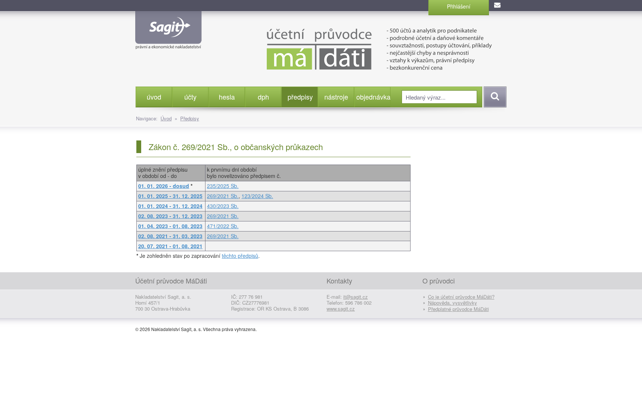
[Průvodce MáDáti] (361, 48)
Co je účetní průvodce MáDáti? (461, 296)
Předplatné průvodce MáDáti (458, 308)
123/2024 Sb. (257, 196)
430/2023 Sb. (223, 206)
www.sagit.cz (341, 308)
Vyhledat (494, 97)
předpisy (300, 96)
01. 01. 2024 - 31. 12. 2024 (170, 206)
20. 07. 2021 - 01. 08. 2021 (170, 246)
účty (190, 96)
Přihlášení (458, 6)
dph (263, 96)
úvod (154, 96)
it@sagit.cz (355, 296)
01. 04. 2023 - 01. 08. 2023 (170, 226)
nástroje (336, 96)
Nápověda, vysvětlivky (452, 302)
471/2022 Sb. (223, 226)
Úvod (166, 118)
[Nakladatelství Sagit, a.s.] (168, 43)
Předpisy (189, 118)
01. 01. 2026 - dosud (163, 185)
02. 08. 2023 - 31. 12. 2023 (170, 216)
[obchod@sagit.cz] (498, 5)
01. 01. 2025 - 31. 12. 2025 (170, 196)
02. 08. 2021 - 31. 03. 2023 (170, 236)
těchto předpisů (240, 255)
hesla (227, 96)
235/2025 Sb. (223, 185)
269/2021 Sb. (223, 196)
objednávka (373, 96)
